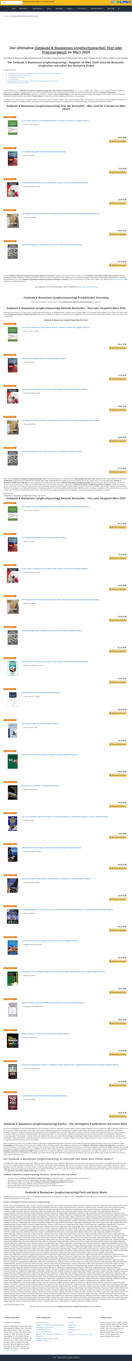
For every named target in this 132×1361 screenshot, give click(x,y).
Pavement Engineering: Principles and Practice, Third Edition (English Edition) (52, 245)
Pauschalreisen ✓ (38, 8)
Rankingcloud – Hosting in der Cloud (80, 1334)
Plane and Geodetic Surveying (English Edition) (40, 724)
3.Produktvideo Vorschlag (16, 77)
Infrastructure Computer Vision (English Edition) (40, 786)
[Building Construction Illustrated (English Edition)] (12, 699)
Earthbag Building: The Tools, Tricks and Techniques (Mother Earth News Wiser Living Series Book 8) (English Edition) (67, 910)
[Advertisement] (66, 31)
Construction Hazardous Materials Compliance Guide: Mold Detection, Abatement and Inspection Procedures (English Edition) (70, 1065)
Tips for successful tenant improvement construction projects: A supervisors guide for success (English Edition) (65, 817)
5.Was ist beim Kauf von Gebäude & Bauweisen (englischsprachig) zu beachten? (33, 81)
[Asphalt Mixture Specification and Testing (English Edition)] (12, 1102)
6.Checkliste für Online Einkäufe (18, 83)
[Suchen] (119, 8)
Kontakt (70, 1332)
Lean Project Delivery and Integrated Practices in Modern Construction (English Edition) (55, 121)
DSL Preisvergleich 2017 (44, 1332)
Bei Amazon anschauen (118, 141)
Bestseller (102, 90)
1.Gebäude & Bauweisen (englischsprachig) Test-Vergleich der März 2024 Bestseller (35, 73)
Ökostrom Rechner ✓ (97, 8)
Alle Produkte (23, 8)
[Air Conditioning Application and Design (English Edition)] (12, 158)
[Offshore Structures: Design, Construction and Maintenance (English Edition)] (12, 854)
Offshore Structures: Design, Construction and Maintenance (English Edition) (51, 848)
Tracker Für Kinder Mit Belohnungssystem (50, 1325)
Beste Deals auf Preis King (87, 287)
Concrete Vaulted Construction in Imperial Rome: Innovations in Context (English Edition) (56, 879)
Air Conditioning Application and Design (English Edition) (44, 152)
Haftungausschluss (74, 1330)
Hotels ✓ (49, 8)
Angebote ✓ (70, 8)
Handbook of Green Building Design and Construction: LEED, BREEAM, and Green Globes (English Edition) (63, 972)
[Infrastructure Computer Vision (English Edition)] (12, 792)
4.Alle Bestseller (13, 79)
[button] (29, 8)
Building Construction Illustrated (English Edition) (41, 693)
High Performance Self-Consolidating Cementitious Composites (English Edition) (53, 1003)
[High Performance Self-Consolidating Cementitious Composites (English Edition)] (12, 1009)
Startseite (7, 16)
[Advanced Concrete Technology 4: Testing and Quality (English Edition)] (12, 761)
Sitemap (70, 1322)
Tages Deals (110, 8)
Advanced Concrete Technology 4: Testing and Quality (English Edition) (49, 755)
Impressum (71, 1327)
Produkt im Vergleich (11, 1350)
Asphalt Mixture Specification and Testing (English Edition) (44, 1096)
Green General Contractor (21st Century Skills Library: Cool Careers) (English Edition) (55, 183)
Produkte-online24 (118, 279)
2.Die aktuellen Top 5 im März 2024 (19, 75)
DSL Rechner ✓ (82, 8)
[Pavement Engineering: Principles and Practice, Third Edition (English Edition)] (12, 251)
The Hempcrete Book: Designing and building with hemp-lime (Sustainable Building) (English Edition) (61, 214)
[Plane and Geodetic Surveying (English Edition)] (12, 730)
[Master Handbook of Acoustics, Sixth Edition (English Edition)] (12, 1040)
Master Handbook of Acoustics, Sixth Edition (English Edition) (45, 1034)
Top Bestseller (79, 90)
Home (14, 8)
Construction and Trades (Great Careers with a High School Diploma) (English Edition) (55, 662)
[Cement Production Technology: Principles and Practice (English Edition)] (12, 947)
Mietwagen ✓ (59, 8)
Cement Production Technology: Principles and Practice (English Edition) (50, 941)
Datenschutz (72, 1325)
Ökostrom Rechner (42, 1322)
